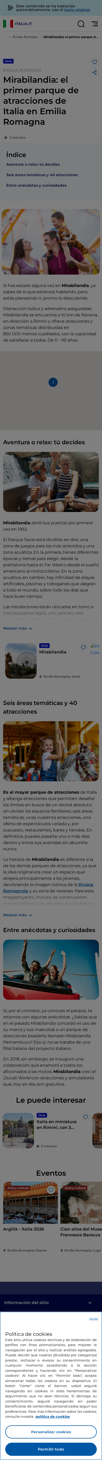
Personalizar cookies (51, 1432)
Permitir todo (51, 1449)
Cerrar (93, 1318)
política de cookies (53, 1416)
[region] (51, 1386)
